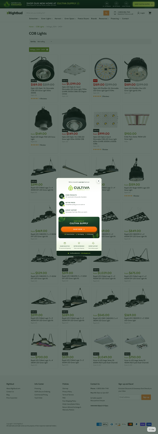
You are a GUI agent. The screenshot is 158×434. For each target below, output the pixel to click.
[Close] (98, 181)
